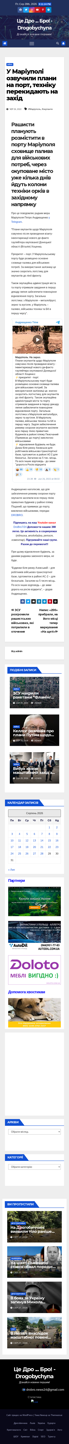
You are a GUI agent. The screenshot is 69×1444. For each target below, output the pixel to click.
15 (49, 840)
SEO (43, 1436)
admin (18, 651)
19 (27, 847)
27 (34, 853)
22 (49, 847)
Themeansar (56, 1415)
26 (27, 853)
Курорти (51, 1423)
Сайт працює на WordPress (19, 1415)
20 (34, 847)
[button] (57, 43)
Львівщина (16, 1258)
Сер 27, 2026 (20, 1237)
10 (12, 840)
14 (41, 840)
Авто (59, 1430)
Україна (41, 1423)
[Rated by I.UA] (34, 1402)
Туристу (52, 1436)
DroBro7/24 (20, 527)
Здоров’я (50, 1430)
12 (27, 840)
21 (41, 847)
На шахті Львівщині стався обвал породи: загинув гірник (31, 1266)
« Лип (11, 869)
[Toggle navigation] (31, 43)
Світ (13, 1329)
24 (12, 853)
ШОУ (15, 1436)
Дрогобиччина (18, 1223)
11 (19, 840)
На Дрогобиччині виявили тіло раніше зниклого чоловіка (31, 1231)
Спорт (41, 1430)
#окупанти (47, 109)
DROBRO (17, 515)
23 (57, 847)
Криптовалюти (14, 1430)
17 (12, 847)
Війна (9, 64)
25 (19, 853)
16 (57, 840)
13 (34, 840)
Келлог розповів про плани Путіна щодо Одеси (33, 735)
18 (19, 847)
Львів (32, 1423)
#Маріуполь (34, 109)
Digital (35, 1436)
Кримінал (25, 1436)
